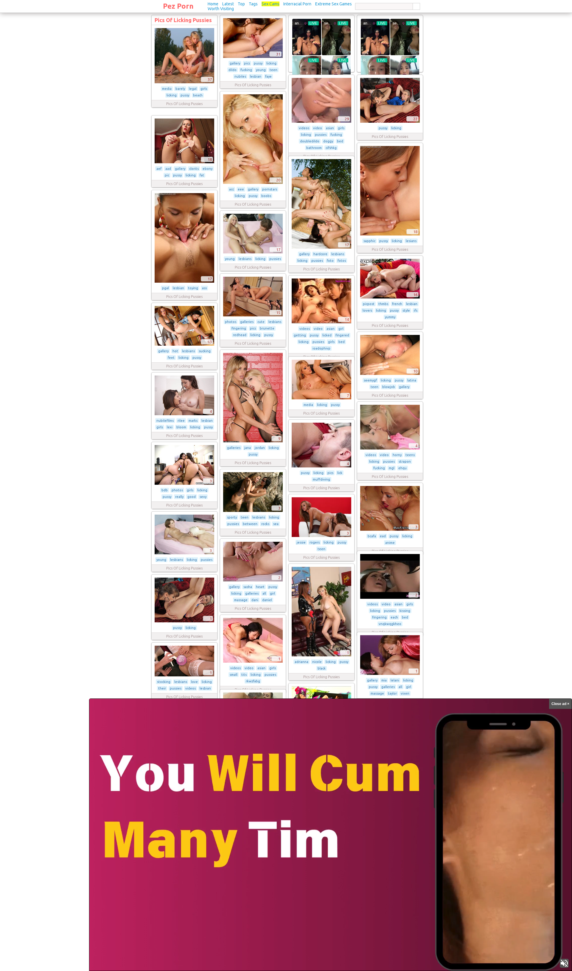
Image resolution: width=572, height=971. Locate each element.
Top (241, 3)
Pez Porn (178, 6)
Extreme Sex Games (333, 3)
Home (213, 3)
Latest (228, 3)
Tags (253, 3)
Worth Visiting (221, 8)
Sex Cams (270, 3)
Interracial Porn (297, 3)
